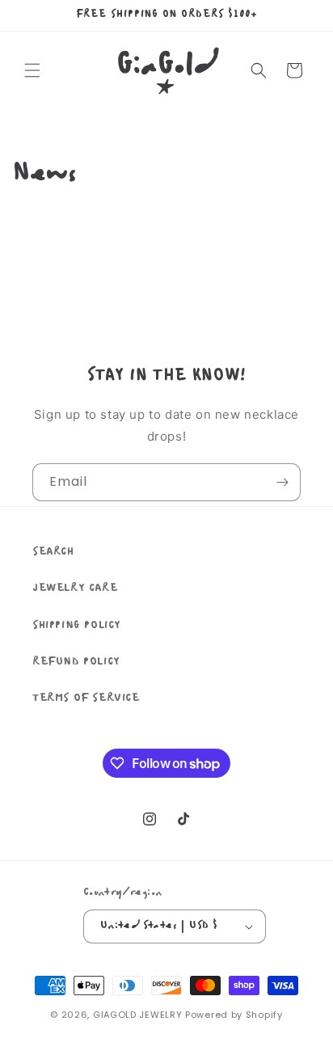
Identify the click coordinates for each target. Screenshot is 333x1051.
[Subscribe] (282, 482)
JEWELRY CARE (74, 588)
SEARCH (53, 551)
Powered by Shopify (234, 1014)
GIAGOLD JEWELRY (138, 1014)
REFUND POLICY (76, 661)
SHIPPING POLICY (76, 625)
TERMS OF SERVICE (86, 698)
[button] (32, 70)
